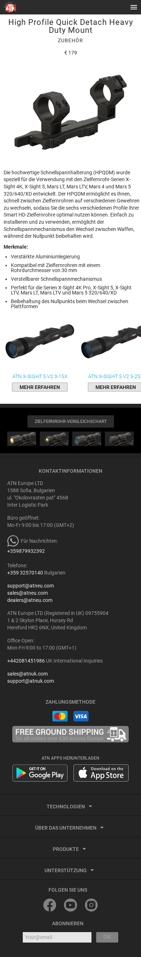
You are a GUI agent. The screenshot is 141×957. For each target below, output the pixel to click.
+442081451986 (26, 661)
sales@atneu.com (27, 593)
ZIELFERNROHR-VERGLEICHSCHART (71, 421)
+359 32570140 (25, 573)
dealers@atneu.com (29, 600)
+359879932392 (26, 551)
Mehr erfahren (40, 387)
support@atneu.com (30, 586)
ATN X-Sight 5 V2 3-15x (40, 376)
